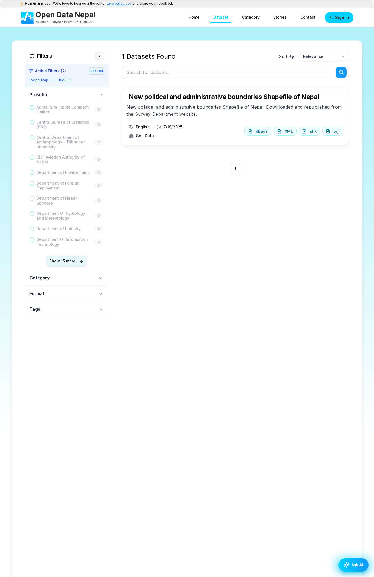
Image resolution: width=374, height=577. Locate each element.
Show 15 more (62, 261)
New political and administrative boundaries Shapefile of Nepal (224, 97)
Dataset (220, 17)
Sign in (342, 17)
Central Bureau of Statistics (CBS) (62, 124)
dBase (262, 131)
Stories (280, 17)
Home (194, 17)
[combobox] (324, 56)
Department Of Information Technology (62, 242)
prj (335, 131)
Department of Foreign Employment (57, 186)
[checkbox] (32, 107)
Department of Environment (62, 172)
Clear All (96, 71)
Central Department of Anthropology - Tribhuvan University (61, 142)
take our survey (120, 3)
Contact (307, 17)
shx (313, 131)
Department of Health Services (57, 201)
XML (289, 131)
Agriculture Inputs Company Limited (63, 109)
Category (251, 17)
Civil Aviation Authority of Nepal (60, 160)
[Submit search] (341, 72)
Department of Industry (58, 229)
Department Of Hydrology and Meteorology (60, 216)
